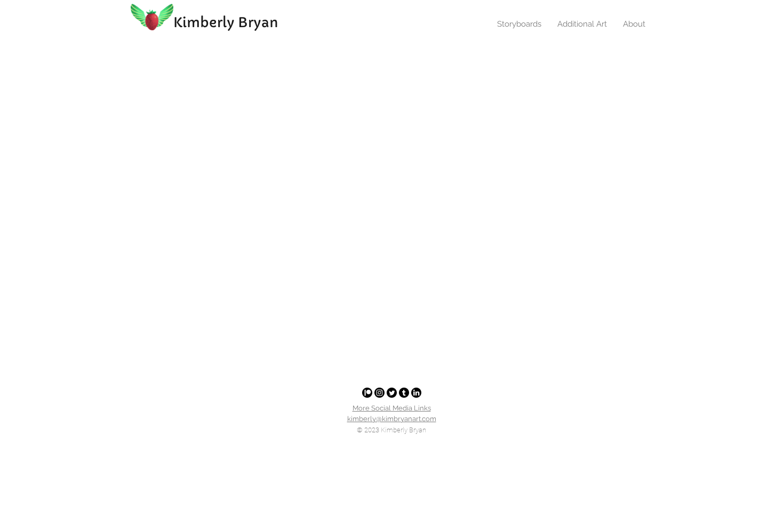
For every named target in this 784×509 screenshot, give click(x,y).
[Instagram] (379, 393)
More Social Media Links (392, 408)
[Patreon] (367, 393)
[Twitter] (392, 393)
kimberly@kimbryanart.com (391, 419)
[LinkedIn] (416, 393)
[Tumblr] (404, 393)
